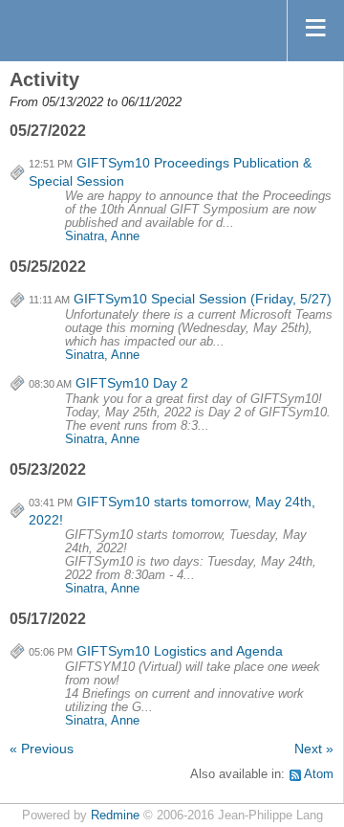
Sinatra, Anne (102, 236)
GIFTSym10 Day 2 (131, 383)
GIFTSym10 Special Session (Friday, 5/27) (203, 298)
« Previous (42, 748)
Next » (313, 748)
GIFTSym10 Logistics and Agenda (179, 651)
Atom (318, 774)
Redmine (115, 815)
